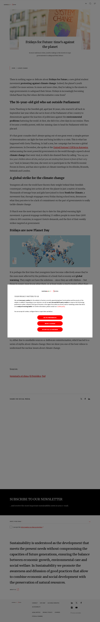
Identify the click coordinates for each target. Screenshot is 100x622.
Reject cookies (50, 323)
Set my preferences (49, 317)
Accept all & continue (50, 329)
